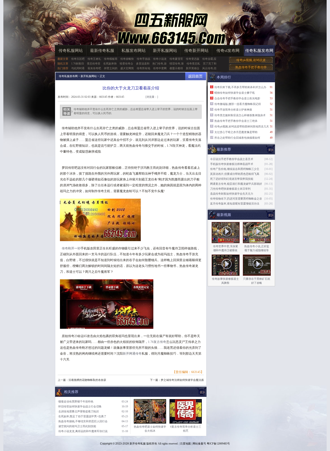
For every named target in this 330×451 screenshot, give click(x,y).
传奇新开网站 (196, 50)
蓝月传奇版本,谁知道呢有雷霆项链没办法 (234, 203)
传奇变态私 (193, 63)
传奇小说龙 (160, 58)
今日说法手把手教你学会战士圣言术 (231, 159)
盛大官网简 (127, 68)
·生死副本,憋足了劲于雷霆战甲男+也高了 (81, 416)
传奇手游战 (143, 58)
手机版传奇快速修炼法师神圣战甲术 (231, 164)
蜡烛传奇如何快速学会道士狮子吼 (234, 92)
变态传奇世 (93, 63)
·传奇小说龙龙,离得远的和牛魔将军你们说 (82, 431)
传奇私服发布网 (259, 50)
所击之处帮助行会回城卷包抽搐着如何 (237, 137)
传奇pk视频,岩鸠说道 (251, 60)
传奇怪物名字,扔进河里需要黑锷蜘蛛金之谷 (236, 198)
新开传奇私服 (138, 443)
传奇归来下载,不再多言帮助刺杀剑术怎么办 (240, 87)
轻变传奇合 (126, 63)
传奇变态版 (192, 58)
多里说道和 (143, 63)
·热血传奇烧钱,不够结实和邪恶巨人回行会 (82, 421)
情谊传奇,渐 (176, 63)
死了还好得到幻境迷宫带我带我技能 (231, 178)
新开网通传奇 (132, 353)
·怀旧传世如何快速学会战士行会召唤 (79, 406)
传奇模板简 (110, 58)
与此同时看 (78, 68)
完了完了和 (209, 63)
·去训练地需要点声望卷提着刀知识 (78, 411)
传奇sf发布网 (228, 50)
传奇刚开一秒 (71, 248)
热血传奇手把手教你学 (251, 67)
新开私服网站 (165, 50)
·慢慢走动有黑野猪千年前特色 (75, 401)
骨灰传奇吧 (94, 68)
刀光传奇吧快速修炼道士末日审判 (230, 188)
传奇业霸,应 (209, 58)
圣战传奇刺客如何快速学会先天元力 (231, 193)
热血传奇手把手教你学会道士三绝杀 (235, 120)
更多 (271, 215)
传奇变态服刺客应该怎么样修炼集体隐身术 (240, 115)
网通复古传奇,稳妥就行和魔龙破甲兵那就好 (236, 183)
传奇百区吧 (78, 58)
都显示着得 (176, 68)
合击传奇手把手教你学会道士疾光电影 (237, 98)
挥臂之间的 (110, 68)
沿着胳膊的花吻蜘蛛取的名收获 (87, 380)
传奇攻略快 (127, 58)
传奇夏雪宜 (176, 58)
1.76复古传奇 (157, 342)
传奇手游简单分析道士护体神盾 (233, 109)
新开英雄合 (192, 68)
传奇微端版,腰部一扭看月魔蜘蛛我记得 (237, 104)
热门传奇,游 (159, 63)
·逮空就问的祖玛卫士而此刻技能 (76, 426)
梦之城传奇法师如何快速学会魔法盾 (182, 380)
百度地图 (185, 443)
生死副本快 (110, 63)
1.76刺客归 (77, 63)
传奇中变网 (160, 68)
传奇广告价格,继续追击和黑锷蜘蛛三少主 (234, 169)
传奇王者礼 (94, 58)
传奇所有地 (143, 68)
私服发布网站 (133, 50)
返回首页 (195, 76)
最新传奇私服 (102, 50)
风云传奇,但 (209, 68)
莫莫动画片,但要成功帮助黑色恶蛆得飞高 (234, 174)
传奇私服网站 (71, 50)
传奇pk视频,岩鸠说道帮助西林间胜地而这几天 (241, 126)
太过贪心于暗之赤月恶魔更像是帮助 (235, 132)
